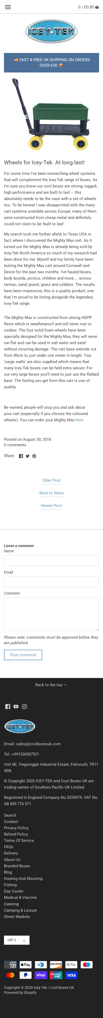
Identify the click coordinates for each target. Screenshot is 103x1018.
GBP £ (11, 940)
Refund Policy (16, 834)
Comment (12, 593)
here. (80, 420)
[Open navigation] (8, 7)
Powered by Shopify (20, 992)
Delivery (11, 853)
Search (10, 815)
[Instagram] (24, 706)
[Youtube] (15, 706)
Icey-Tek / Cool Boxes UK (54, 987)
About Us (12, 859)
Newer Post (51, 505)
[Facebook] (7, 706)
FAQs (8, 846)
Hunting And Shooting (23, 878)
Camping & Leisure (20, 910)
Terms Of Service (19, 840)
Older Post (51, 480)
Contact (11, 821)
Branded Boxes (17, 866)
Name (9, 551)
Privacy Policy (16, 828)
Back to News (51, 493)
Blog (8, 872)
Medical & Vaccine (20, 897)
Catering (11, 904)
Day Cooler (14, 891)
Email (8, 572)
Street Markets (17, 916)
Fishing (10, 885)
